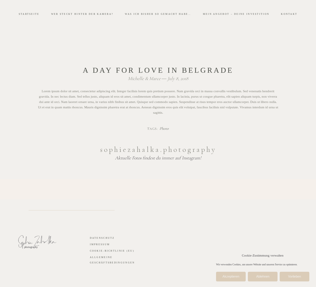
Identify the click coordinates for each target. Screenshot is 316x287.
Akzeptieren (230, 276)
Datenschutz (102, 238)
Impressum (100, 244)
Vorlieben (294, 276)
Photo (164, 129)
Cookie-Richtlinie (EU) (112, 250)
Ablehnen (262, 276)
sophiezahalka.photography (158, 149)
